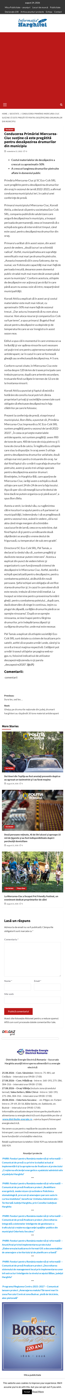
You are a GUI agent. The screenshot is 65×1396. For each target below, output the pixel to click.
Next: (31, 709)
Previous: (13, 697)
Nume (8, 980)
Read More (38, 1391)
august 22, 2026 (12, 845)
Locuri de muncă (40, 7)
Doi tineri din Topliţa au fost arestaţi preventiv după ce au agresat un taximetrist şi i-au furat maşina (32, 778)
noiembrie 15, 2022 (14, 151)
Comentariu (11, 939)
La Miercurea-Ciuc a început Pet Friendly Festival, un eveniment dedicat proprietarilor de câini (31, 898)
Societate (9, 129)
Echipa (49, 11)
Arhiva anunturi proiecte (32, 11)
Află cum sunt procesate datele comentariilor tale (29, 1022)
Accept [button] (27, 1392)
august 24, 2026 (12, 783)
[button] (5, 104)
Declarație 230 (12, 11)
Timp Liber (21, 888)
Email (37, 980)
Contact (58, 11)
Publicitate (55, 7)
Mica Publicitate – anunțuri (17, 7)
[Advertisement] (32, 66)
